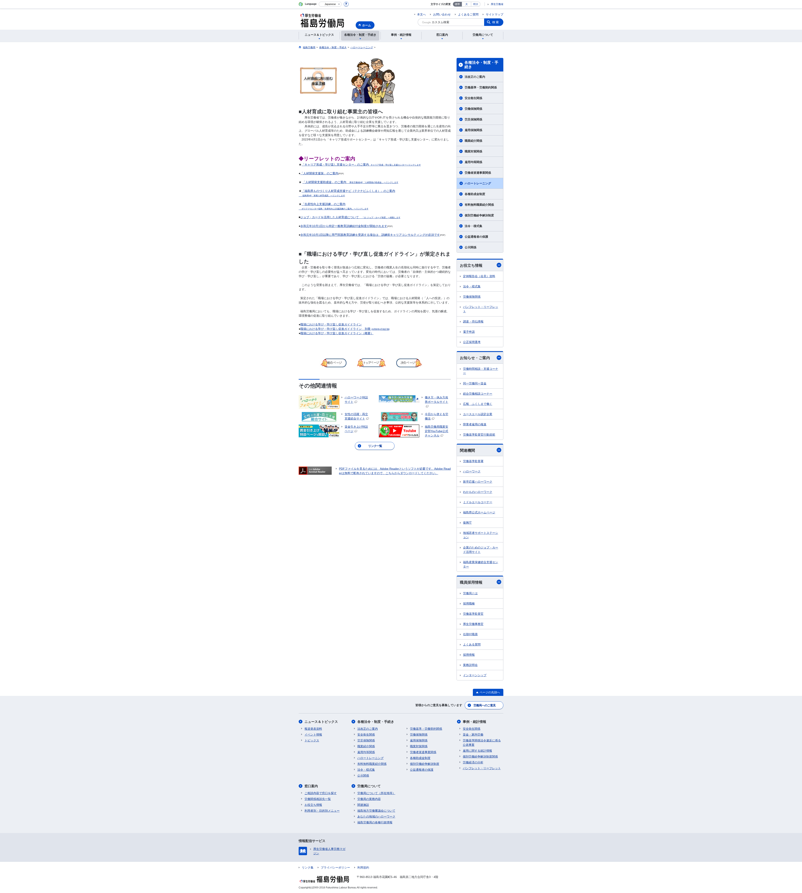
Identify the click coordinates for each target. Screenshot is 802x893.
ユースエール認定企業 (477, 414)
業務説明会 (470, 665)
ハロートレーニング (478, 183)
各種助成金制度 (475, 194)
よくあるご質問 (468, 14)
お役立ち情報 (471, 265)
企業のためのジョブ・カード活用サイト (480, 550)
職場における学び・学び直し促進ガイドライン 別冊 (345, 328)
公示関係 (470, 247)
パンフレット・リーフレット (480, 309)
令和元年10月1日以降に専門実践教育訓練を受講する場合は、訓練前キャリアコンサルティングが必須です (370, 234)
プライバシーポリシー (335, 867)
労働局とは (470, 593)
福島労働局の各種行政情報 (374, 822)
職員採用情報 (471, 582)
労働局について (369, 786)
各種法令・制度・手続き (481, 64)
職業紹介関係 (473, 140)
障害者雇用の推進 (474, 424)
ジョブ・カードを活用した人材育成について (350, 217)
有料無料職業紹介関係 (479, 204)
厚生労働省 (497, 4)
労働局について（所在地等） (376, 793)
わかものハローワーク (477, 492)
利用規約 (363, 867)
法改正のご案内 (475, 76)
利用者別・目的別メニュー (322, 810)
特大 (475, 4)
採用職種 (469, 603)
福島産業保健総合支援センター (480, 564)
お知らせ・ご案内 (475, 358)
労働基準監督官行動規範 (479, 434)
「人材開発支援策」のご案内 (319, 173)
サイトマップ (494, 14)
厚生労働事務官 (473, 624)
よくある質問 (472, 644)
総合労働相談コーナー (477, 393)
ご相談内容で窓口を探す (321, 793)
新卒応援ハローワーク (477, 481)
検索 (495, 22)
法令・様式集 (473, 226)
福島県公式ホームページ (479, 512)
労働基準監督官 (473, 613)
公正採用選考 (472, 342)
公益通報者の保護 (476, 236)
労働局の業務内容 (369, 799)
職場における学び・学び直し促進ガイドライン (331, 324)
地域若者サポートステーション (480, 535)
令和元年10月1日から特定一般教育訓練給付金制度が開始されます (343, 226)
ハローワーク (472, 471)
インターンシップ (474, 675)
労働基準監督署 (473, 461)
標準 (457, 4)
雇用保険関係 (473, 130)
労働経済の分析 (473, 762)
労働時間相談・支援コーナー (480, 371)
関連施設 (363, 804)
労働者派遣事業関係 (478, 172)
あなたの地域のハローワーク (376, 816)
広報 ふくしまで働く (477, 404)
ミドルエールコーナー (477, 502)
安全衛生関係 (473, 98)
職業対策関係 (473, 151)
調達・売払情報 (473, 321)
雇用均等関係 (473, 162)
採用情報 (469, 654)
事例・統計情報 (474, 721)
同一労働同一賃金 (474, 383)
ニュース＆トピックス (321, 721)
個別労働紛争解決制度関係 (480, 756)
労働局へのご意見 (484, 705)
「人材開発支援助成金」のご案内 (350, 182)
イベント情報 (313, 734)
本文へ (421, 14)
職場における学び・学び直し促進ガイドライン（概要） (336, 333)
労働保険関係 (473, 108)
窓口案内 (311, 786)
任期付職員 (470, 634)
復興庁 (467, 522)
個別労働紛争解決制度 (479, 215)
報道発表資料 (313, 728)
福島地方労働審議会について (376, 810)
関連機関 (467, 450)
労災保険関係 (473, 119)
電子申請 (469, 331)
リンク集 (307, 867)
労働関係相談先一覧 (318, 799)
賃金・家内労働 (473, 734)
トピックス (312, 740)
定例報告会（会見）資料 (479, 276)
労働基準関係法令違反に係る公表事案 (482, 742)
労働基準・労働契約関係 (481, 87)
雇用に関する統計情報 (477, 750)
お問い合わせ (442, 14)
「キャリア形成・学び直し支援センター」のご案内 (361, 164)
